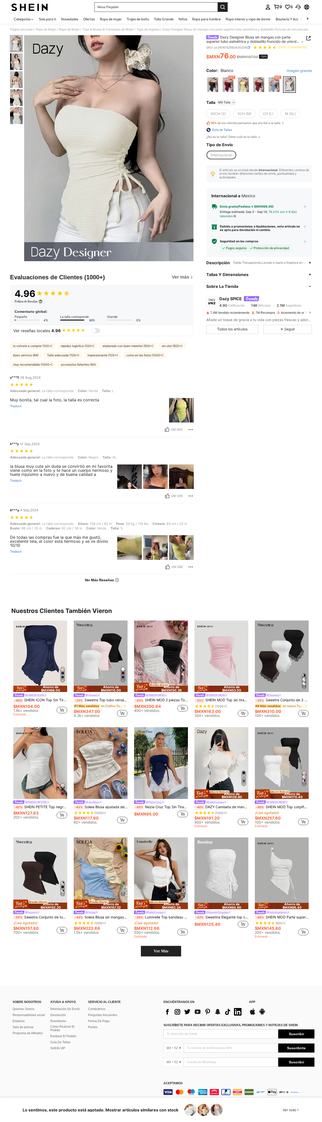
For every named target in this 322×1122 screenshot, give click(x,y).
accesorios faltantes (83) (78, 364)
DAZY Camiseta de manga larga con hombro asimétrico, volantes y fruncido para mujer (221, 807)
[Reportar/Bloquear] (191, 430)
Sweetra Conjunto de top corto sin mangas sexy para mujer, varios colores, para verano (40, 917)
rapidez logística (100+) (77, 346)
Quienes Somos (23, 1009)
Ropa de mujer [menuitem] (111, 19)
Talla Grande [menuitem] (164, 19)
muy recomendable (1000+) (32, 364)
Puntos (93, 1027)
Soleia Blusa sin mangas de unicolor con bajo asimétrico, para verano (101, 917)
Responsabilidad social (29, 1015)
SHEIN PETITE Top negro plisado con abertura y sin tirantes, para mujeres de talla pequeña (40, 807)
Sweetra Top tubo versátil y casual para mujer (101, 700)
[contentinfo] (239, 1092)
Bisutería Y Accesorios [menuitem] (292, 19)
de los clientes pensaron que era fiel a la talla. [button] (246, 123)
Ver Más (161, 951)
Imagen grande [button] (299, 71)
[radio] (212, 84)
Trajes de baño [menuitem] (138, 19)
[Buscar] (223, 7)
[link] (277, 7)
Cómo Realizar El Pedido (62, 1028)
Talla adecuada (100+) (63, 355)
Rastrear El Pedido (63, 1036)
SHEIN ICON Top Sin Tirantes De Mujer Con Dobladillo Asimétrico (40, 700)
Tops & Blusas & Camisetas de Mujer (108, 29)
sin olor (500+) (172, 346)
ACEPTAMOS (173, 1083)
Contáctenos (96, 1009)
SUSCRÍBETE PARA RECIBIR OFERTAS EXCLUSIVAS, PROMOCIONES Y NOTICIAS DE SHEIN (231, 1025)
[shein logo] (29, 7)
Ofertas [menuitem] (89, 19)
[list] (204, 1012)
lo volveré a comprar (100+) (32, 346)
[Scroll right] (307, 19)
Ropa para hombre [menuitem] (206, 19)
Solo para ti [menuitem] (47, 19)
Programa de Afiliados (28, 1033)
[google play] (262, 1014)
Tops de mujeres (148, 29)
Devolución (58, 1015)
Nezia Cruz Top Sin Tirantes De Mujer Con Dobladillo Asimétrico (161, 807)
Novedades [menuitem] (69, 19)
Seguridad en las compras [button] (239, 241)
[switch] (95, 330)
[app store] (252, 1014)
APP (252, 1002)
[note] (40, 689)
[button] (298, 7)
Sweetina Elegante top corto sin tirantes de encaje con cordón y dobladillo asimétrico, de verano (221, 917)
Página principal (21, 29)
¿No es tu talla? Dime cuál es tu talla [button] (232, 137)
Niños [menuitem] (183, 19)
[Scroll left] (301, 19)
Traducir (16, 406)
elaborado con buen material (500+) (128, 346)
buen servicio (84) (25, 355)
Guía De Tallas (60, 1042)
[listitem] (40, 669)
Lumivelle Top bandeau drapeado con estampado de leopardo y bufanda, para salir (161, 917)
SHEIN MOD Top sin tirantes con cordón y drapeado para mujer (221, 700)
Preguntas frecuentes (102, 1015)
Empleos (19, 1021)
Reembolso (58, 1021)
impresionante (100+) (103, 355)
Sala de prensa (23, 1027)
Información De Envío (65, 1009)
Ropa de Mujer (46, 29)
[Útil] (167, 430)
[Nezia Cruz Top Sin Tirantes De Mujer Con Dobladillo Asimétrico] (161, 763)
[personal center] (268, 7)
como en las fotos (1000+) (144, 355)
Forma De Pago (99, 1021)
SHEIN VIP (57, 1048)
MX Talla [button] (224, 102)
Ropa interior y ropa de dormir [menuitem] (248, 19)
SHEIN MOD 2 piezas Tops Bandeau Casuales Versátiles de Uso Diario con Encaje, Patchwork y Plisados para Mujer (161, 700)
